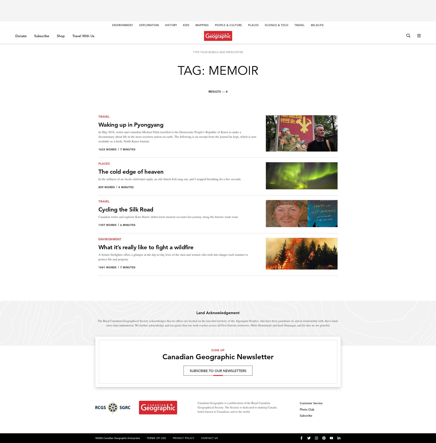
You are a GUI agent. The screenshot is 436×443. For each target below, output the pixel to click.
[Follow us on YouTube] (331, 438)
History (171, 25)
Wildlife (317, 25)
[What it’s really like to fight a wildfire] (218, 257)
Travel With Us (83, 36)
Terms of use (156, 438)
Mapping (202, 25)
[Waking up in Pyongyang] (218, 136)
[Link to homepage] (218, 36)
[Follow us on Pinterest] (324, 438)
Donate (21, 36)
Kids (186, 25)
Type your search (218, 52)
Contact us (209, 438)
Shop (61, 36)
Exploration (149, 25)
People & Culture (228, 25)
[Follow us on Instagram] (316, 438)
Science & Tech (276, 25)
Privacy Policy (183, 438)
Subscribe (41, 36)
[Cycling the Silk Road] (218, 216)
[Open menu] (419, 36)
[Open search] (408, 36)
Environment (122, 25)
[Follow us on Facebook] (301, 438)
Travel (299, 25)
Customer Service (311, 403)
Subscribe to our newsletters (218, 371)
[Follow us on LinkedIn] (339, 438)
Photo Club (307, 409)
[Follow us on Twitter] (309, 438)
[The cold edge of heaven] (218, 178)
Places (253, 25)
